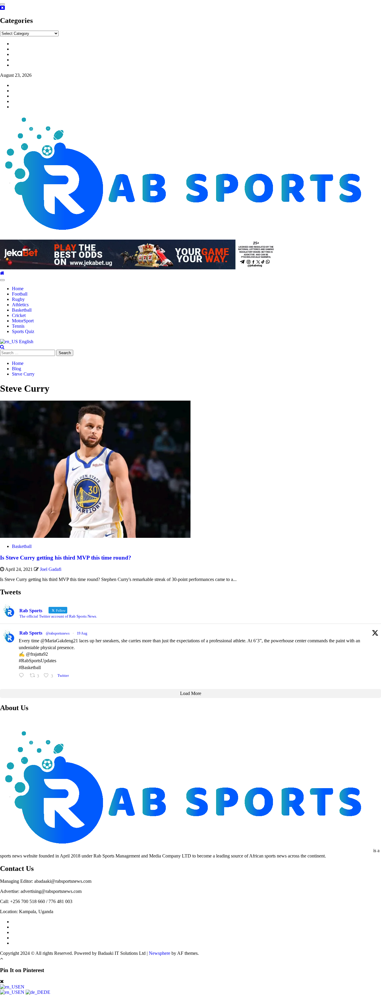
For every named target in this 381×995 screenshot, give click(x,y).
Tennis (18, 326)
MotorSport (23, 320)
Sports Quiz (23, 331)
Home (18, 288)
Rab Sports (30, 632)
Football (19, 293)
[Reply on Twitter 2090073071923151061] (22, 675)
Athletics (20, 304)
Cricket (19, 315)
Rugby (18, 299)
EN (21, 986)
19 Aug (82, 633)
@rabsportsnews (58, 633)
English (25, 341)
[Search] (2, 346)
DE (47, 992)
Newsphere (159, 953)
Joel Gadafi (50, 569)
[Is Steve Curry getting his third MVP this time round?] (95, 536)
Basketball (22, 310)
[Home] (2, 273)
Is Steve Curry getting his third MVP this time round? (65, 557)
